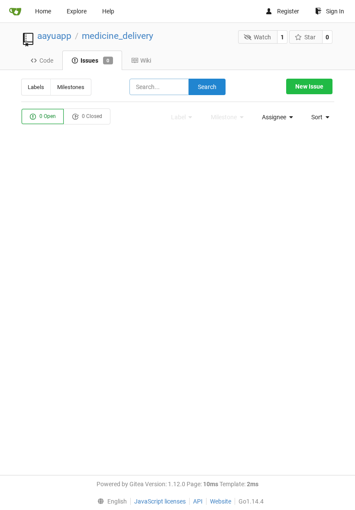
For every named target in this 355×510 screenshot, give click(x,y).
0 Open (47, 116)
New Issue (309, 86)
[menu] (275, 117)
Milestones (70, 87)
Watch (262, 37)
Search (207, 86)
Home (43, 11)
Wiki (145, 60)
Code (46, 60)
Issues (95, 60)
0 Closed (91, 116)
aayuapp (54, 36)
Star (310, 37)
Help (108, 11)
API (198, 501)
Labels (36, 87)
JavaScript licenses (160, 501)
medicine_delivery (117, 36)
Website (220, 501)
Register (288, 11)
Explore (77, 11)
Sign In (335, 11)
